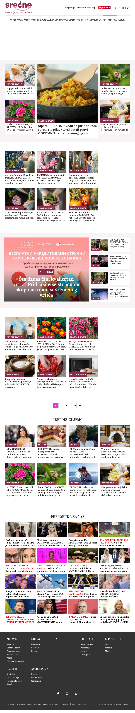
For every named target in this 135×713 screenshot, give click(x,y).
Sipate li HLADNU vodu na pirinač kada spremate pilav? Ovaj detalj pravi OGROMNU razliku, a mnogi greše (67, 129)
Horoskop (11, 444)
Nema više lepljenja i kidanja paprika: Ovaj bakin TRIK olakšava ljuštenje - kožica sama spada (51, 383)
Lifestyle (87, 639)
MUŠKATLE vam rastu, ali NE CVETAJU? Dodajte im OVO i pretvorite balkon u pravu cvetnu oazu (19, 127)
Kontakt (66, 704)
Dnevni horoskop (86, 8)
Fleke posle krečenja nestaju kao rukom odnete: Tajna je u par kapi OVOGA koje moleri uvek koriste (19, 345)
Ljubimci (84, 651)
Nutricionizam (12, 654)
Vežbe (9, 658)
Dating (34, 651)
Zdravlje (13, 639)
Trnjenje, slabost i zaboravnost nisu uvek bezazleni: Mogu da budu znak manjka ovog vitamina (114, 453)
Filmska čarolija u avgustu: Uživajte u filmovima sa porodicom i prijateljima (118, 259)
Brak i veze (35, 644)
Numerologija (36, 677)
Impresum (10, 704)
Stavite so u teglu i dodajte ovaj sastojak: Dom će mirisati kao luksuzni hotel (19, 215)
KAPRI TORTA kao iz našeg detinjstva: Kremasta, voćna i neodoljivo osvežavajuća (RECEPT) (50, 453)
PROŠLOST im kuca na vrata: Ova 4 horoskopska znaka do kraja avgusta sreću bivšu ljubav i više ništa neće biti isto (83, 491)
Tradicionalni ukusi (14, 681)
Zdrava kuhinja (13, 677)
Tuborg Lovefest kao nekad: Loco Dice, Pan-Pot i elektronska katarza (119, 293)
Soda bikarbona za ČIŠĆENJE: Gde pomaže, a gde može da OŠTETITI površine (18, 383)
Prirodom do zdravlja (15, 661)
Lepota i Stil (113, 639)
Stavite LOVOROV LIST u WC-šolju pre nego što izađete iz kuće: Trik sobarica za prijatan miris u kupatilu (51, 216)
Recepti (12, 669)
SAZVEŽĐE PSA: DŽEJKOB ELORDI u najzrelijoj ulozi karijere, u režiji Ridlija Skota (119, 243)
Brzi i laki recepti (13, 674)
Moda (107, 651)
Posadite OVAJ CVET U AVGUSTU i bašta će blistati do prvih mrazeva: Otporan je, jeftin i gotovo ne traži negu (51, 345)
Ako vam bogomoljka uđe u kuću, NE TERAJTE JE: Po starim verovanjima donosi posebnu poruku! (19, 179)
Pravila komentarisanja (51, 704)
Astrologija (40, 669)
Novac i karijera (87, 644)
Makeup (108, 648)
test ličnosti (36, 681)
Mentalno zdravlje (14, 648)
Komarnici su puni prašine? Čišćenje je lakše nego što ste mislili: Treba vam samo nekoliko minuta (83, 179)
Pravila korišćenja (34, 704)
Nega (107, 644)
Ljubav (36, 639)
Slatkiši (42, 444)
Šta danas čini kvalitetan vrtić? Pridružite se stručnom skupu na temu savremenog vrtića (46, 287)
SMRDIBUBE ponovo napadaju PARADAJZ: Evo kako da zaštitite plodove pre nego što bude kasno (82, 216)
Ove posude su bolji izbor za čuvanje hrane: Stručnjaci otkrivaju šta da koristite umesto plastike (114, 127)
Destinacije (85, 648)
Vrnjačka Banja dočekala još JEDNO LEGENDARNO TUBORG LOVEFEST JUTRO (119, 276)
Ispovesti (35, 648)
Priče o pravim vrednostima (23, 20)
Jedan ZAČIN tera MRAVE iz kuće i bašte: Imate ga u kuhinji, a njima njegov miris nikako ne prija (114, 91)
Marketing (21, 704)
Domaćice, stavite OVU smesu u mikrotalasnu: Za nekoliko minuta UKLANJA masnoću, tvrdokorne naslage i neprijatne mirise (83, 383)
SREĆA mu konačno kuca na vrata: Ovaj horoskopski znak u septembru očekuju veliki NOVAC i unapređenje (83, 453)
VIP (58, 639)
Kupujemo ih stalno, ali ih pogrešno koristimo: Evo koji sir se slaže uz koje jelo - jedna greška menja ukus (20, 91)
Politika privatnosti (79, 704)
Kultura (46, 272)
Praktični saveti (46, 121)
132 (74, 405)
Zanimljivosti (86, 654)
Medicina (106, 444)
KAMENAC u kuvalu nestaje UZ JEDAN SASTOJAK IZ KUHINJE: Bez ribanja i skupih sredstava (51, 179)
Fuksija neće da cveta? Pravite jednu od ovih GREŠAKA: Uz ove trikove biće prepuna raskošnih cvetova (82, 345)
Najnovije (70, 8)
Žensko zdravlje (13, 651)
